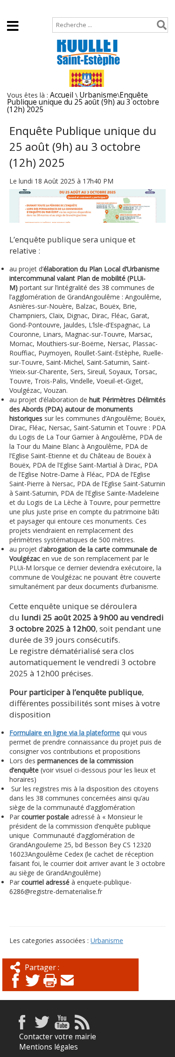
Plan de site (63, 7)
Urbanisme (98, 95)
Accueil (18, 7)
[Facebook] (15, 988)
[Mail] (67, 988)
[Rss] (82, 1026)
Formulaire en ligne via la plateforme (64, 732)
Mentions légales (48, 1047)
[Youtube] (62, 1026)
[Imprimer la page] (49, 988)
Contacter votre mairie (57, 1037)
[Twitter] (32, 988)
